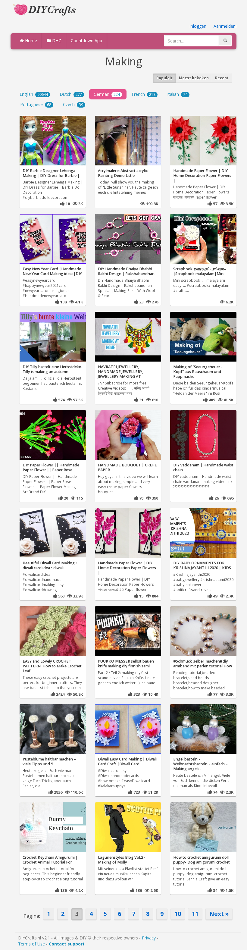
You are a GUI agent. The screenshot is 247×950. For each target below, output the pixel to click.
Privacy (149, 938)
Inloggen (197, 26)
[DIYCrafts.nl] (45, 9)
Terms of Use (31, 944)
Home (30, 40)
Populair (164, 77)
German (107, 94)
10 (177, 914)
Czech (73, 104)
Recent (222, 77)
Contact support (67, 944)
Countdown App (86, 40)
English (34, 94)
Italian (177, 94)
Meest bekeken (194, 77)
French (143, 94)
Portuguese (35, 104)
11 (195, 914)
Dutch (71, 94)
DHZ (56, 40)
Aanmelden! (225, 26)
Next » (219, 914)
